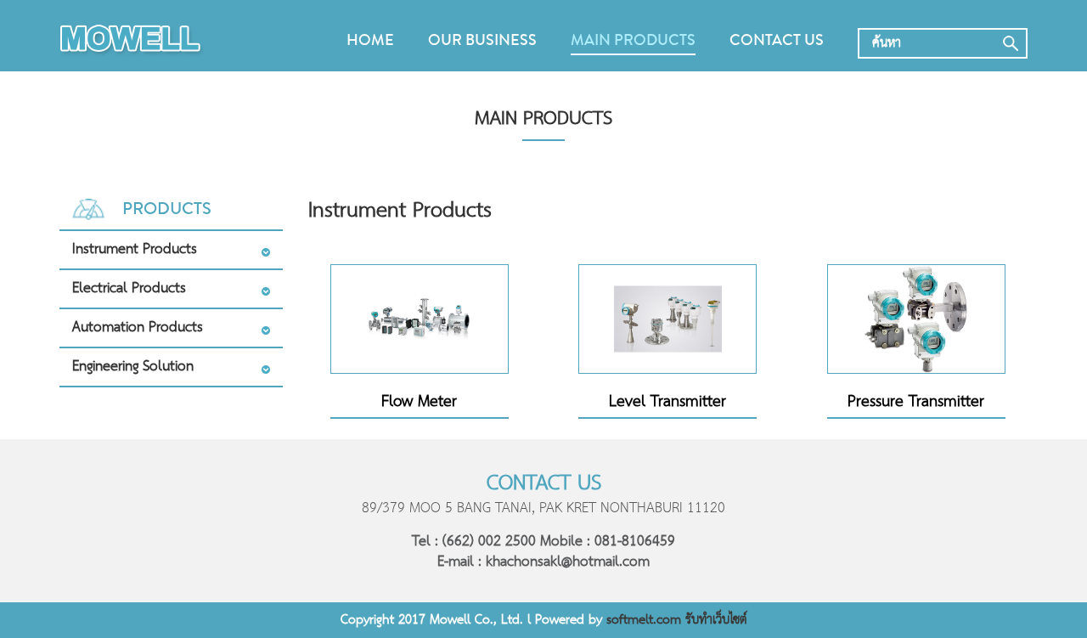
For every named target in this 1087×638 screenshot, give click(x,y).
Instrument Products (134, 249)
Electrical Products (129, 288)
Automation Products (137, 327)
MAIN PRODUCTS (633, 40)
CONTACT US (776, 40)
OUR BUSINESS (482, 40)
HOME (370, 40)
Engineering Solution (133, 366)
